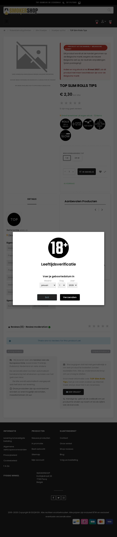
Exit (47, 297)
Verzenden (70, 297)
